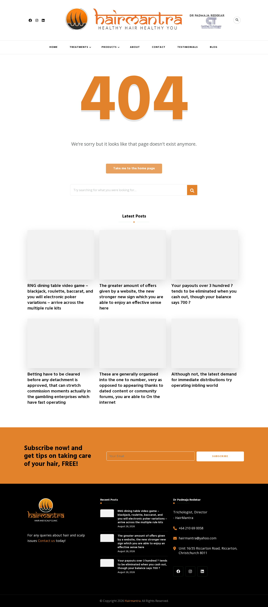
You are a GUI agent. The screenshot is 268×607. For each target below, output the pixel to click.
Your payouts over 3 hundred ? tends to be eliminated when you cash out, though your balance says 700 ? (204, 294)
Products (109, 47)
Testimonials (187, 47)
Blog (213, 47)
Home (53, 47)
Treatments (79, 47)
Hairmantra (133, 601)
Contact (158, 47)
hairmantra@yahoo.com (197, 538)
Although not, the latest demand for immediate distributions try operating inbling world (204, 380)
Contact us (46, 540)
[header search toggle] (237, 20)
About (135, 47)
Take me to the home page (134, 168)
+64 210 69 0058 (191, 528)
